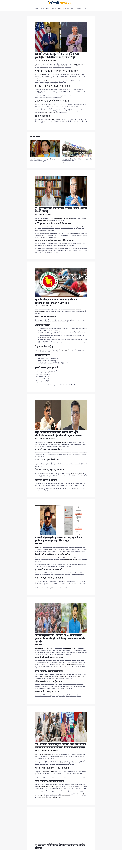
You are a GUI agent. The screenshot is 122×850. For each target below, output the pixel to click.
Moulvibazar (52, 771)
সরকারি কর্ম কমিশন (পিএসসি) (63, 350)
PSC (71, 350)
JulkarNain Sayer (60, 549)
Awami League (71, 664)
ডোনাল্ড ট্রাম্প (44, 112)
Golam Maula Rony (67, 218)
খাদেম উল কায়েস (57, 794)
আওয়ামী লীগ (64, 664)
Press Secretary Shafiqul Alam (60, 442)
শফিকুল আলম (78, 227)
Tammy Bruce (55, 119)
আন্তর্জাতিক (37, 60)
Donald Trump (51, 112)
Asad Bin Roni (74, 649)
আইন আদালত (38, 750)
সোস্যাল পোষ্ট (79, 8)
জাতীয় (36, 8)
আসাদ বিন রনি (68, 649)
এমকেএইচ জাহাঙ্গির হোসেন (43, 797)
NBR (40, 548)
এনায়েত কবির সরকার (65, 796)
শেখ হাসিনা (72, 473)
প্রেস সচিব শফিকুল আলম (46, 81)
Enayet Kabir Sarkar (76, 796)
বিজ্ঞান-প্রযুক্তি (66, 8)
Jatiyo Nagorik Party (48, 649)
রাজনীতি (42, 8)
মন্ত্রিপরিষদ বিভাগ (68, 560)
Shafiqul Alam (55, 81)
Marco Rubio (69, 66)
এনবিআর (36, 548)
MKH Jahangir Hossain (55, 797)
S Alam (46, 676)
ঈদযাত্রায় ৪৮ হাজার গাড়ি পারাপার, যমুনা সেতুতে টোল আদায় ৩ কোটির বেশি (77, 160)
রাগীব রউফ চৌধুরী (80, 794)
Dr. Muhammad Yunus (46, 220)
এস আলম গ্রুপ (40, 676)
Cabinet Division (77, 560)
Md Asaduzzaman (46, 754)
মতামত (72, 8)
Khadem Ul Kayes (66, 794)
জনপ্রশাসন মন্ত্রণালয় (77, 310)
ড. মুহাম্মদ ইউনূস (77, 64)
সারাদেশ (48, 8)
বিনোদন (59, 8)
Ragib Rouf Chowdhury (40, 796)
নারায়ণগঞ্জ (57, 676)
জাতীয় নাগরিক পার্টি (39, 649)
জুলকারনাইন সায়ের (51, 549)
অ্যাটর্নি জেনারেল (38, 754)
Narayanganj (63, 676)
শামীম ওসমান (77, 676)
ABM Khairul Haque (56, 786)
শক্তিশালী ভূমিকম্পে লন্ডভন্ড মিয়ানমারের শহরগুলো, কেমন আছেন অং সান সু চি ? (44, 160)
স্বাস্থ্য (86, 8)
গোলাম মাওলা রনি (58, 218)
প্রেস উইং (43, 74)
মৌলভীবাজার (46, 771)
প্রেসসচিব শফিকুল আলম (47, 442)
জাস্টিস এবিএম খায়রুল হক (44, 786)
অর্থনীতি (54, 8)
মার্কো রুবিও (63, 66)
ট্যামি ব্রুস (49, 119)
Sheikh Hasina (78, 473)
